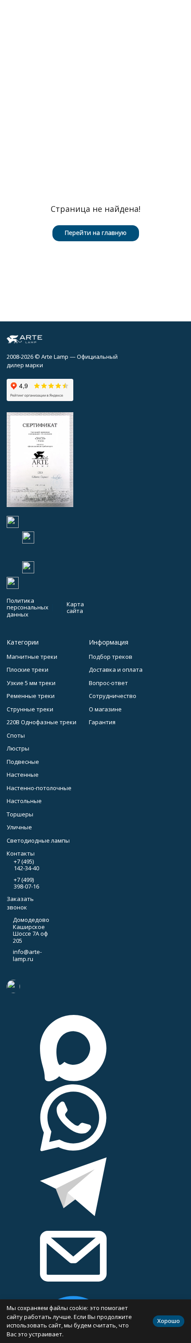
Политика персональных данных (27, 607)
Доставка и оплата (116, 669)
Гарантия (102, 722)
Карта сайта (75, 607)
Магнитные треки (32, 657)
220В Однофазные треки (41, 722)
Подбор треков (110, 657)
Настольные (24, 801)
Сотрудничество (112, 696)
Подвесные (23, 762)
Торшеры (20, 814)
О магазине (105, 709)
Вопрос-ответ (108, 683)
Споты (16, 735)
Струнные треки (30, 709)
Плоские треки (27, 669)
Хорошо (168, 1321)
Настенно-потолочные (39, 788)
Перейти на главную (95, 232)
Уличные (19, 827)
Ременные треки (31, 696)
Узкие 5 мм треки (31, 683)
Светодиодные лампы (38, 840)
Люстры (18, 748)
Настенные (23, 775)
